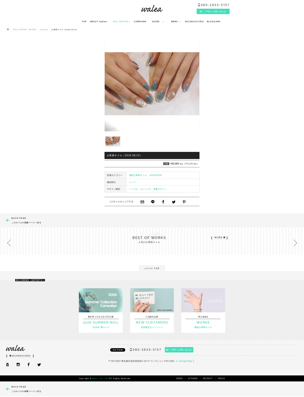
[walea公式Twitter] (39, 365)
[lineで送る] (153, 202)
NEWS (179, 378)
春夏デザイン (160, 189)
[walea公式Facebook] (28, 365)
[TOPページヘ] (7, 29)
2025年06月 (155, 175)
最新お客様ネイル (138, 175)
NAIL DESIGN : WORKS (24, 30)
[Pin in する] (184, 202)
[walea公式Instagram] (18, 365)
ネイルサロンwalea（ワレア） (152, 8)
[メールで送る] (142, 202)
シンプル (133, 189)
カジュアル (145, 189)
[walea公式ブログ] (7, 365)
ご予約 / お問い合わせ (180, 349)
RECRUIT (208, 378)
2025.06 (44, 30)
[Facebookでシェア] (163, 202)
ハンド (132, 182)
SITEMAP (193, 378)
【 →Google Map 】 (185, 361)
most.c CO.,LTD (100, 378)
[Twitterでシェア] (173, 202)
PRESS (221, 378)
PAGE (151, 268)
